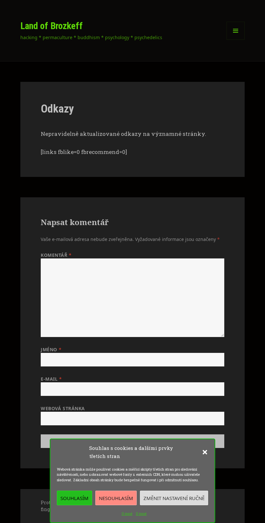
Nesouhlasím (116, 498)
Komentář (56, 255)
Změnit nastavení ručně (174, 498)
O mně (127, 513)
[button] (205, 452)
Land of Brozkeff (51, 25)
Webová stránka (63, 408)
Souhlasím (74, 498)
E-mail (51, 379)
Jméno (51, 349)
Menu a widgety (236, 39)
